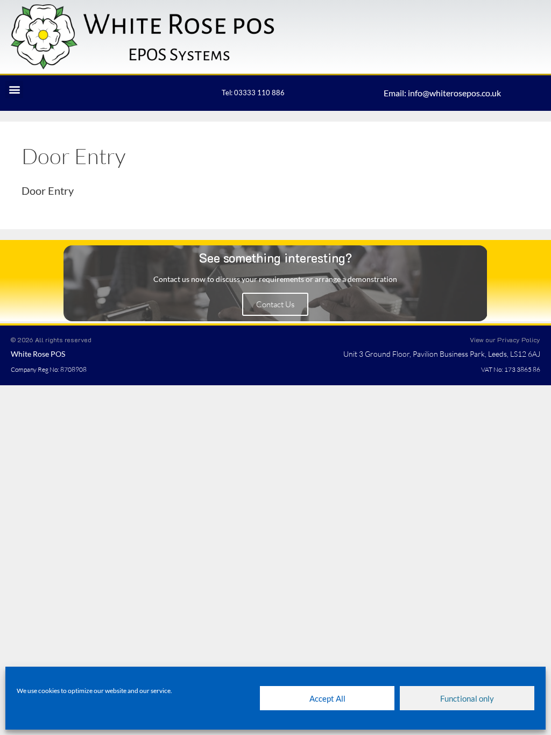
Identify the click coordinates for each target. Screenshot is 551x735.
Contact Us (275, 304)
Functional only (467, 698)
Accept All (327, 698)
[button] (14, 89)
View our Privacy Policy (505, 339)
